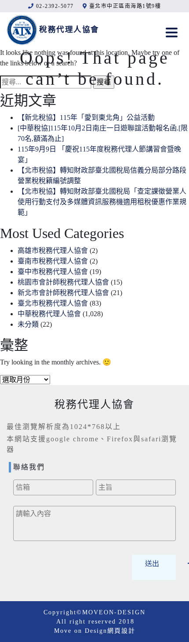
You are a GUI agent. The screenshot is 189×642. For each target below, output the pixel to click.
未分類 (28, 324)
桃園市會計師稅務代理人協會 (63, 282)
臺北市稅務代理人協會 (53, 303)
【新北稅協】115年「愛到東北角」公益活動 (86, 117)
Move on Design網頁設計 (94, 631)
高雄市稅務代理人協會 (53, 250)
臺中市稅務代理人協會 (53, 271)
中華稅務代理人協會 (49, 313)
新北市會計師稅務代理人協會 (63, 292)
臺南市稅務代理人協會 (53, 261)
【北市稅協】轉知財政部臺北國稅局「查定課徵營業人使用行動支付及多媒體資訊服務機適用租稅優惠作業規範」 (102, 202)
